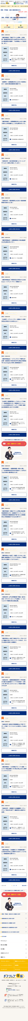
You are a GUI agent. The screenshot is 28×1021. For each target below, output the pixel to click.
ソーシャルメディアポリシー (6, 965)
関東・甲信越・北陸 (15, 6)
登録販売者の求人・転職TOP (5, 6)
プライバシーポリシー (5, 961)
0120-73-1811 (20, 3)
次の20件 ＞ (24, 885)
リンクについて (4, 969)
